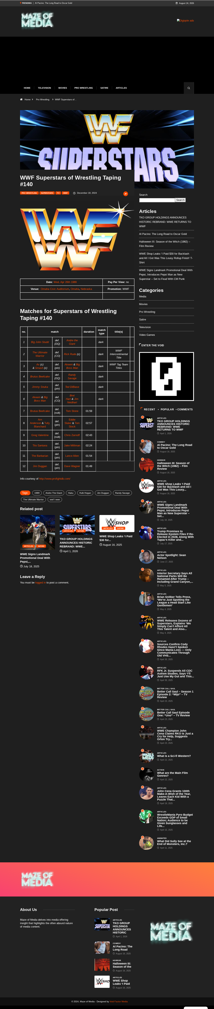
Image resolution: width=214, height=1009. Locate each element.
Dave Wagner (72, 466)
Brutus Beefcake (40, 376)
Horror (161, 460)
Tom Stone (72, 411)
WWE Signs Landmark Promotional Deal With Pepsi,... (114, 558)
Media (142, 296)
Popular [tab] (167, 409)
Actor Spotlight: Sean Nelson (171, 556)
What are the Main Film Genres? (172, 774)
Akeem (69, 364)
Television (44, 88)
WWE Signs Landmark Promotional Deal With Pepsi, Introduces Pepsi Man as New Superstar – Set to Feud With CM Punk (166, 274)
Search (143, 194)
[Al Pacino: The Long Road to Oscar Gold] (102, 947)
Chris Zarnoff (72, 435)
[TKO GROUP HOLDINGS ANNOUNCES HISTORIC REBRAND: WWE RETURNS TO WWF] (102, 924)
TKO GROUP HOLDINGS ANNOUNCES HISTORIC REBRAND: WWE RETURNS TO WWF (165, 222)
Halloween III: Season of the (122, 965)
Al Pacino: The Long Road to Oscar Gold (163, 234)
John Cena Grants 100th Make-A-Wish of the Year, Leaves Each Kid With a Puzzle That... (174, 795)
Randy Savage (122, 493)
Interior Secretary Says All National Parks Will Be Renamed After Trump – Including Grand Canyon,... (175, 577)
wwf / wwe (55, 499)
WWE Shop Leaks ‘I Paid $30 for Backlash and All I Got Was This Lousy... (174, 486)
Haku (70, 493)
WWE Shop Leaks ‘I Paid (121, 982)
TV (58, 193)
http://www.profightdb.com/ (54, 478)
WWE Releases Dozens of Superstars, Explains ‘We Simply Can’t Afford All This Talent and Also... (174, 625)
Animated (162, 838)
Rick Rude (70, 354)
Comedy (161, 442)
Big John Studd (40, 342)
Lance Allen (72, 455)
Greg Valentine (40, 435)
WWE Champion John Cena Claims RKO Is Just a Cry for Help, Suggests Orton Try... (175, 735)
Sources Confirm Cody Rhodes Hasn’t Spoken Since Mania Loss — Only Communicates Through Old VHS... (174, 650)
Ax (37, 364)
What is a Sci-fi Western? (174, 756)
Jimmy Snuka (40, 386)
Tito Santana (40, 445)
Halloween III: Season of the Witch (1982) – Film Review (60, 3)
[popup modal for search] (189, 88)
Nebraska (86, 289)
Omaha (75, 289)
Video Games (147, 334)
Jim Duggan (40, 466)
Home (27, 88)
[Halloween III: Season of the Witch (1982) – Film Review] (102, 965)
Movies (62, 88)
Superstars (47, 193)
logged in (40, 582)
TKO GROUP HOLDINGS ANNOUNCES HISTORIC (122, 928)
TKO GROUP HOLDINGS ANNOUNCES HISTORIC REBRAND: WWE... (36, 542)
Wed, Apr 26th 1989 (65, 282)
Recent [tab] (149, 409)
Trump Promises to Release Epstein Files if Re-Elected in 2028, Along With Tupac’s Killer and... (175, 535)
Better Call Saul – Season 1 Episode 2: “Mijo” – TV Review (175, 694)
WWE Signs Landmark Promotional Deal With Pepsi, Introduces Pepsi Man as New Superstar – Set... (173, 510)
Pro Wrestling (83, 88)
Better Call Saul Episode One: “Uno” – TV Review (173, 714)
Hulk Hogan (85, 493)
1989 (36, 493)
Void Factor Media (119, 1001)
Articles (121, 88)
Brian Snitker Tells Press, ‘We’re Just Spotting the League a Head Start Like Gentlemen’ (174, 601)
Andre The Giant (54, 493)
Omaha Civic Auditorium (55, 289)
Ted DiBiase (72, 386)
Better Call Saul (166, 689)
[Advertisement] (107, 62)
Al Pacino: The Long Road (122, 948)
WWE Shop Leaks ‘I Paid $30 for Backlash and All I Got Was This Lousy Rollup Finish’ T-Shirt (166, 258)
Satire (104, 88)
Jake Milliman (72, 445)
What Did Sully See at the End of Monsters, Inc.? (174, 843)
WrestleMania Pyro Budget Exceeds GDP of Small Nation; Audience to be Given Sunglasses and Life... (175, 820)
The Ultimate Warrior (33, 499)
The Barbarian (40, 455)
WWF (65, 193)
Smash (39, 367)
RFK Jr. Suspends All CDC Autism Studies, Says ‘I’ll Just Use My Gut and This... (175, 673)
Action (160, 770)
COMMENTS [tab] (185, 409)
